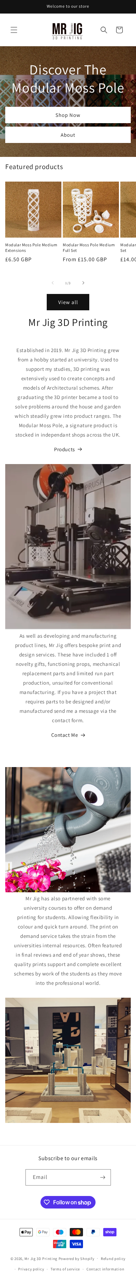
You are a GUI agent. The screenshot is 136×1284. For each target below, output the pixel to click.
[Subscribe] (103, 1177)
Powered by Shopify (77, 1258)
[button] (14, 30)
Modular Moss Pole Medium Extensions (31, 247)
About (68, 134)
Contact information (105, 1269)
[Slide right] (83, 282)
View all (68, 302)
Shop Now (68, 115)
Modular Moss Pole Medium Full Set (89, 247)
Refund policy (113, 1258)
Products (64, 449)
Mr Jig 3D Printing (41, 1258)
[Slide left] (52, 282)
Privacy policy (31, 1269)
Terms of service (65, 1269)
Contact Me (64, 735)
